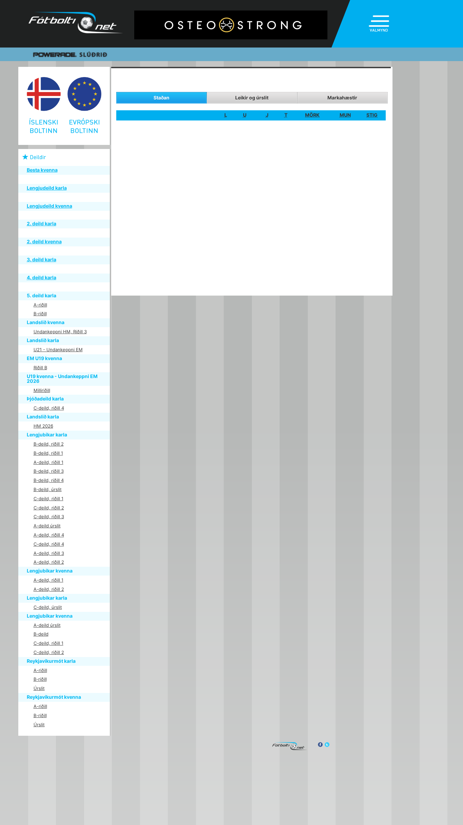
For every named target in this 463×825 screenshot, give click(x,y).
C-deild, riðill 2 (49, 507)
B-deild (41, 634)
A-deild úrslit (47, 525)
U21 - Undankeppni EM (58, 349)
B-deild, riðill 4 (49, 480)
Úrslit (39, 688)
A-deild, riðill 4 (49, 535)
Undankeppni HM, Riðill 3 (60, 331)
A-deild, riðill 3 (49, 553)
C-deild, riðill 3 (49, 516)
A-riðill (40, 304)
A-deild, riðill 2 (49, 562)
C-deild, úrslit (48, 607)
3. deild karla (41, 259)
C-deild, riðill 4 (49, 408)
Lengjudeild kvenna (49, 206)
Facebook (320, 744)
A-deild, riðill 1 (48, 462)
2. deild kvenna (44, 241)
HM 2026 (43, 426)
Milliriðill (42, 390)
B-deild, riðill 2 (49, 444)
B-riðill (40, 313)
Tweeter (327, 744)
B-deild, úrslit (48, 489)
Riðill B (40, 367)
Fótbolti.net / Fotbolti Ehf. (75, 24)
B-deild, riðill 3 (49, 471)
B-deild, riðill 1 (48, 453)
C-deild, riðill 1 (48, 498)
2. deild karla (41, 223)
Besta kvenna (42, 170)
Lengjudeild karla (47, 188)
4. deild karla (41, 277)
